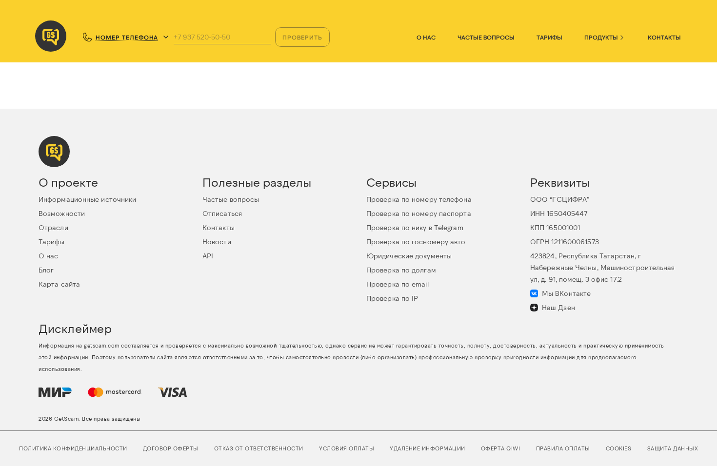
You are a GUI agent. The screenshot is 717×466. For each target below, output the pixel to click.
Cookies (619, 448)
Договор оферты (171, 448)
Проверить (302, 37)
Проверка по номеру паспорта (418, 213)
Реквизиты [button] (560, 182)
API (207, 256)
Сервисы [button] (391, 182)
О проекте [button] (68, 182)
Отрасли (53, 227)
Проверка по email (397, 284)
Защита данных (672, 448)
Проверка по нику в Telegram (414, 227)
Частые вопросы (486, 37)
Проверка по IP (392, 298)
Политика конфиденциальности (73, 448)
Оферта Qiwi (500, 448)
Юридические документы (409, 256)
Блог (46, 270)
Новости (216, 241)
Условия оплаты (346, 448)
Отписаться (222, 213)
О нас (426, 37)
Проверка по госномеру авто (416, 241)
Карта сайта (59, 284)
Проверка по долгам (401, 270)
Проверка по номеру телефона (419, 199)
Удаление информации (427, 448)
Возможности (62, 213)
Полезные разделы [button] (256, 182)
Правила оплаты (563, 448)
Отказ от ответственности (258, 448)
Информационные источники (87, 199)
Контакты (664, 37)
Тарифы (549, 37)
